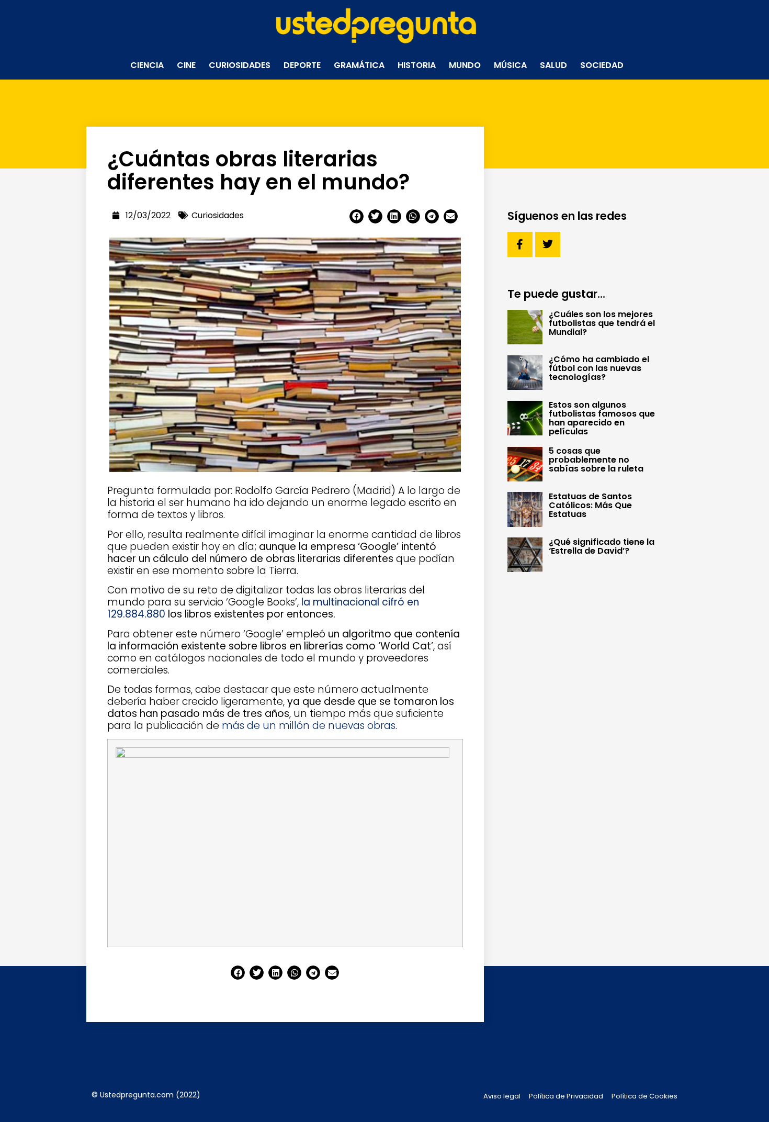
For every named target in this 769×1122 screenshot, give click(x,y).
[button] (356, 216)
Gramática (359, 65)
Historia (417, 65)
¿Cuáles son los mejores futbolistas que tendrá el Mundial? (602, 323)
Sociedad (602, 65)
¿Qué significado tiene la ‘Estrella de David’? (601, 546)
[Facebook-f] (520, 244)
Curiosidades (239, 65)
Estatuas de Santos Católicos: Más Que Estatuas (590, 505)
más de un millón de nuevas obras (308, 726)
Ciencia (147, 65)
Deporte (302, 65)
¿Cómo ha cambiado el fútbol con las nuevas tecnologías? (599, 368)
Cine (186, 65)
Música (510, 65)
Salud (553, 65)
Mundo (465, 65)
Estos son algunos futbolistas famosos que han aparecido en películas (602, 418)
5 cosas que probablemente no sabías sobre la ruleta (596, 460)
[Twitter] (547, 244)
